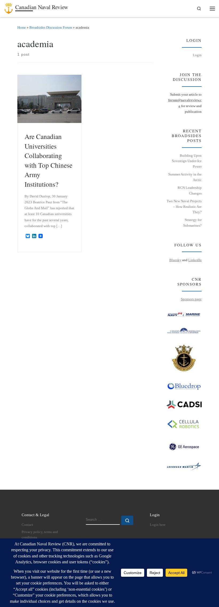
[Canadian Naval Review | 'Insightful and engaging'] (8, 7)
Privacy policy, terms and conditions (40, 534)
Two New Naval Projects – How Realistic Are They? (184, 206)
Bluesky (175, 260)
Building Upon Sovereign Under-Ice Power (187, 160)
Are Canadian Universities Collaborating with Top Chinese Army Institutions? (48, 160)
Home (21, 27)
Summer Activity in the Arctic (185, 177)
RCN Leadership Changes (190, 190)
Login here (158, 525)
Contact (27, 525)
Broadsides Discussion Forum (50, 27)
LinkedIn (195, 260)
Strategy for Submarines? (192, 222)
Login (197, 55)
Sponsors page (191, 299)
